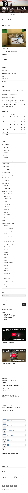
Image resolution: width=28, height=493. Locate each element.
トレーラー (4, 177)
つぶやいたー (5, 166)
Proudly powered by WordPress (9, 489)
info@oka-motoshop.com (12, 385)
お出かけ (6, 196)
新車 (3, 220)
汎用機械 (6, 252)
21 (21, 127)
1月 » (21, 134)
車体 (5, 265)
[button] (3, 449)
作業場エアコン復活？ (7, 90)
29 (24, 129)
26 (14, 129)
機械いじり (6, 209)
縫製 (5, 260)
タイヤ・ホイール (8, 241)
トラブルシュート (8, 244)
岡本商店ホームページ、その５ (13, 8)
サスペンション (7, 239)
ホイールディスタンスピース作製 (9, 100)
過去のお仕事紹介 (6, 223)
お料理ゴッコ (7, 198)
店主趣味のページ (6, 191)
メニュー (15, 14)
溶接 (5, 254)
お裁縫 (5, 201)
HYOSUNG (4, 150)
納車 (5, 257)
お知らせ (4, 163)
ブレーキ (6, 246)
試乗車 (5, 152)
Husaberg (4, 147)
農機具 (5, 270)
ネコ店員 (4, 180)
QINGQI (4, 155)
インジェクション (8, 228)
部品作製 (6, 276)
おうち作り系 (7, 193)
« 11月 (6, 134)
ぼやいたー (4, 169)
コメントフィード (6, 468)
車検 (5, 268)
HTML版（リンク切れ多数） (8, 410)
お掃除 (5, 225)
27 (17, 129)
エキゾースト (7, 231)
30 (3, 132)
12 (14, 124)
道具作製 (6, 273)
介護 (5, 185)
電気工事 (6, 284)
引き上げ (6, 249)
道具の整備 (6, 214)
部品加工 (6, 278)
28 (21, 129)
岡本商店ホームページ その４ (9, 405)
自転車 (5, 212)
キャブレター (7, 236)
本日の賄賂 (4, 70)
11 (10, 124)
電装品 (5, 286)
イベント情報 (5, 172)
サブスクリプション (6, 175)
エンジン (6, 233)
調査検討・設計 (7, 262)
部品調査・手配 (7, 281)
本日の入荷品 (6, 26)
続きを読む (4, 54)
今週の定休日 (5, 79)
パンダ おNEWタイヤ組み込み (9, 104)
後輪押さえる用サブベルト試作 (9, 73)
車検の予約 (4, 94)
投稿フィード (5, 466)
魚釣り (5, 217)
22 (24, 127)
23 (3, 129)
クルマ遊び (6, 204)
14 (21, 124)
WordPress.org (5, 471)
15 (24, 124)
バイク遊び (6, 206)
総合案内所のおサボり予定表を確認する (11, 453)
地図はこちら (5, 382)
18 (10, 127)
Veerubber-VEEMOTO (7, 161)
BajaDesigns (5, 144)
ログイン (4, 463)
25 (10, 129)
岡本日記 (4, 183)
